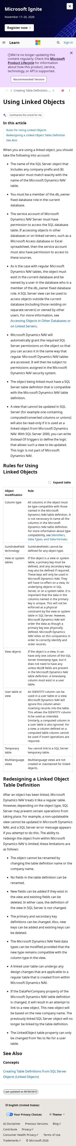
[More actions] (69, 91)
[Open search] (58, 42)
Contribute (10, 1129)
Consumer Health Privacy (19, 1135)
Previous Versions (36, 1124)
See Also (11, 140)
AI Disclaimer (11, 1124)
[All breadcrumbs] (6, 91)
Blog (56, 1124)
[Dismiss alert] (70, 6)
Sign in (68, 42)
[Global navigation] (4, 42)
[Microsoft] (38, 42)
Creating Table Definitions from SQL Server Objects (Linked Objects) (32, 90)
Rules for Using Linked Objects (26, 130)
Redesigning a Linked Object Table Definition (35, 135)
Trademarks (11, 1140)
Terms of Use (51, 1135)
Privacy (26, 1129)
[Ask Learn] (63, 91)
